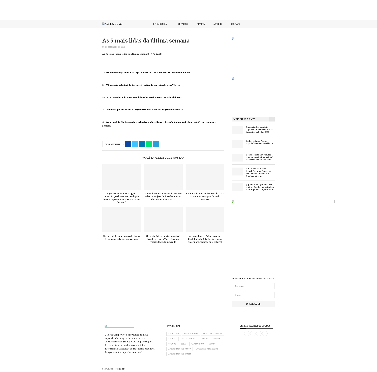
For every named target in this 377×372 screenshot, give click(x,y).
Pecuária (172, 339)
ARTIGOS (218, 24)
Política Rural (191, 334)
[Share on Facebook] (128, 144)
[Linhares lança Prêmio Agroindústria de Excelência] (237, 144)
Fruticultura (188, 339)
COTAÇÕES (183, 24)
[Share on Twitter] (135, 144)
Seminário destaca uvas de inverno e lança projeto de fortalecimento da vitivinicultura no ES (163, 196)
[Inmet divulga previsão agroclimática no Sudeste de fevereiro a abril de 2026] (237, 130)
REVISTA (201, 24)
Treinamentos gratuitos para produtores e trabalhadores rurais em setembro (148, 72)
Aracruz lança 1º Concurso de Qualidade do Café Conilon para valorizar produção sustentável (205, 239)
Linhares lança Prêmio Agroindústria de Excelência (259, 142)
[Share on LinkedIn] (142, 144)
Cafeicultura (197, 344)
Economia (217, 339)
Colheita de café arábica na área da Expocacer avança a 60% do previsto (205, 196)
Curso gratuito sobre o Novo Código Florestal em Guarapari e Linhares (144, 97)
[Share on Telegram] (156, 144)
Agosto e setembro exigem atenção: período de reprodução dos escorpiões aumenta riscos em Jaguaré (121, 198)
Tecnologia (173, 334)
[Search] (273, 24)
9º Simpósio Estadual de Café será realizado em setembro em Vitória (143, 84)
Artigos (212, 344)
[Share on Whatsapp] (149, 144)
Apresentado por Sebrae (207, 349)
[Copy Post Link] (163, 144)
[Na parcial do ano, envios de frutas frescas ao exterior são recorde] (121, 219)
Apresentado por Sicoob (179, 349)
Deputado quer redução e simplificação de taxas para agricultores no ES (144, 109)
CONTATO (235, 24)
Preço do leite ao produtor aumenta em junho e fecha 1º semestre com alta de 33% (259, 157)
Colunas (172, 344)
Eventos (203, 339)
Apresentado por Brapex (179, 354)
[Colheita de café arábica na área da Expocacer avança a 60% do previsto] (205, 177)
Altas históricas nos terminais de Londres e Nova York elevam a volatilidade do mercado (163, 239)
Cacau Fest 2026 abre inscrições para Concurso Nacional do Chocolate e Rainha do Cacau (258, 172)
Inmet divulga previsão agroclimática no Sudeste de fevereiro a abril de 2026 (259, 129)
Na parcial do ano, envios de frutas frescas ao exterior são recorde (121, 237)
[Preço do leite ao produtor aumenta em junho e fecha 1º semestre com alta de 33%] (237, 158)
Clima (183, 344)
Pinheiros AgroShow (212, 334)
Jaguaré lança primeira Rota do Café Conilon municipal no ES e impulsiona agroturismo (260, 187)
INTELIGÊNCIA (160, 24)
